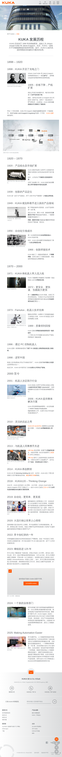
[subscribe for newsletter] (55, 702)
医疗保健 (33, 475)
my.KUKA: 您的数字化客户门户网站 (11, 726)
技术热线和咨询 (6, 713)
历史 (17, 34)
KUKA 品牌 (50, 113)
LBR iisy (30, 457)
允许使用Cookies (31, 583)
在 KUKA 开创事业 (36, 726)
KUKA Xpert (5, 728)
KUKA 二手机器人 (36, 715)
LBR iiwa (31, 450)
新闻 (33, 733)
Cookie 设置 (54, 752)
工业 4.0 (46, 487)
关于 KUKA (10, 34)
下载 (3, 731)
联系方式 (4, 715)
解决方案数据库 (36, 713)
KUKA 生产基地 (36, 731)
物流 (27, 475)
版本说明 (36, 752)
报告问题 (4, 719)
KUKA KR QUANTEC (35, 426)
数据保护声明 (44, 752)
